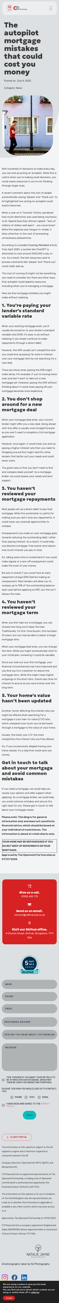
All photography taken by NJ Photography (26, 1264)
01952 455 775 (29, 896)
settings (35, 1292)
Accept (9, 1298)
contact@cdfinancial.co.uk (29, 914)
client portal (18, 1137)
